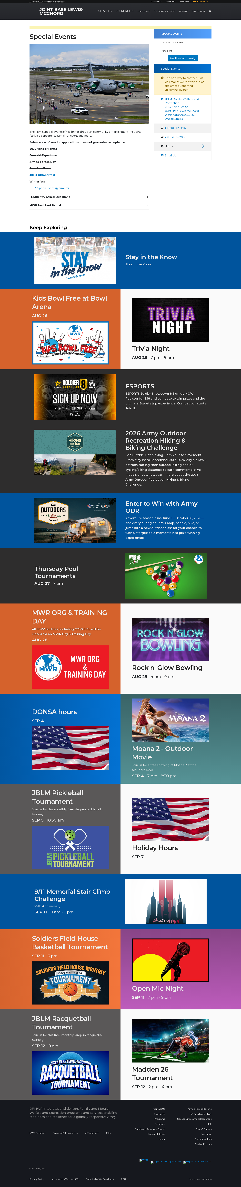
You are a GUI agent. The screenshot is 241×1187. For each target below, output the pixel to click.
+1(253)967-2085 (175, 137)
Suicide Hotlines (156, 1134)
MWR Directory (38, 1133)
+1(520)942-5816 (175, 128)
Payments (159, 1114)
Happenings (156, 2)
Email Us (170, 155)
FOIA (123, 1179)
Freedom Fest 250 (172, 42)
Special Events (171, 33)
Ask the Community (183, 58)
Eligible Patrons (203, 1144)
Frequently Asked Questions (50, 197)
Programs (159, 1119)
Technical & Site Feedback (100, 1179)
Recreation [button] (125, 11)
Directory (184, 2)
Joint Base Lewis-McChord (61, 11)
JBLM (108, 1133)
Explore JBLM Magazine (65, 1133)
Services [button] (105, 11)
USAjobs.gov (92, 1133)
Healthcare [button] (144, 11)
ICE (209, 1124)
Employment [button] (198, 11)
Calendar (170, 2)
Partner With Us (203, 1139)
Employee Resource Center (150, 1129)
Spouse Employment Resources (194, 1119)
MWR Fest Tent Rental (45, 205)
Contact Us (159, 1109)
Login (162, 1139)
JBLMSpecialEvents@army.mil (50, 188)
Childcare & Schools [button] (164, 11)
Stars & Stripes (203, 1129)
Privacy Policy (37, 1179)
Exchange (206, 1134)
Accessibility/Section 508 (65, 1179)
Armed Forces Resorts (199, 1109)
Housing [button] (183, 11)
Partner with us (200, 2)
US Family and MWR (201, 1114)
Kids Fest (167, 50)
